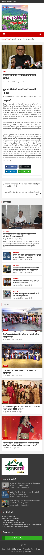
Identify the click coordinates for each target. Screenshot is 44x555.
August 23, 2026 (8, 239)
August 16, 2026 (8, 375)
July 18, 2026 (7, 448)
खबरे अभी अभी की (9, 479)
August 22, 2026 (18, 298)
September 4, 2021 (9, 82)
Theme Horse (35, 549)
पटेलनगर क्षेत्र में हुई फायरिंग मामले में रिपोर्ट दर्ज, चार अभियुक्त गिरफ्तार (26, 294)
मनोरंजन (6, 304)
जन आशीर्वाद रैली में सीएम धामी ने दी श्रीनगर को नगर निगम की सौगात (22, 193)
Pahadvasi (17, 549)
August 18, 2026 (8, 339)
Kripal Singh (20, 82)
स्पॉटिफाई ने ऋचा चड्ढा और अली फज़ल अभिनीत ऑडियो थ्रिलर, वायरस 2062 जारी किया (22, 185)
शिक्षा (4, 71)
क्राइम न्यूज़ (15, 291)
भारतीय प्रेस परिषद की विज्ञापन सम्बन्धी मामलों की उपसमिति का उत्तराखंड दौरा (27, 256)
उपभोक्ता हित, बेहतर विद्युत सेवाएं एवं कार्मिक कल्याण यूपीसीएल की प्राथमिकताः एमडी (25, 484)
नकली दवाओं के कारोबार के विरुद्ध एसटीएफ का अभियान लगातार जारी (26, 282)
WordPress (28, 552)
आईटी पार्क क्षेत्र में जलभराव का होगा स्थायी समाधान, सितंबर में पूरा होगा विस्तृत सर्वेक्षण (26, 269)
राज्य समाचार (6, 231)
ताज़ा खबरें (7, 202)
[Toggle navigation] (4, 34)
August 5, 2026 (8, 411)
